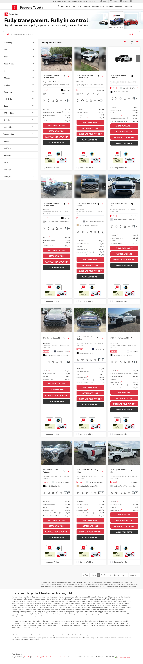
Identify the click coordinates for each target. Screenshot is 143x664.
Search (131, 34)
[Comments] (65, 100)
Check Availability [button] (56, 125)
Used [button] (79, 6)
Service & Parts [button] (98, 6)
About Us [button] (118, 6)
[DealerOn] (17, 654)
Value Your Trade (56, 142)
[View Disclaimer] (61, 100)
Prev (93, 575)
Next (115, 575)
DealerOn (27, 657)
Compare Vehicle (52, 168)
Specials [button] (87, 6)
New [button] (73, 6)
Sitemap (33, 657)
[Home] (58, 6)
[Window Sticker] (68, 100)
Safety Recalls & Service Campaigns (52, 657)
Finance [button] (109, 6)
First (86, 575)
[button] (70, 58)
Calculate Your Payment (56, 137)
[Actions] (68, 76)
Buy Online (65, 6)
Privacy (39, 657)
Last (123, 575)
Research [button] (128, 6)
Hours (65, 657)
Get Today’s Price (56, 131)
